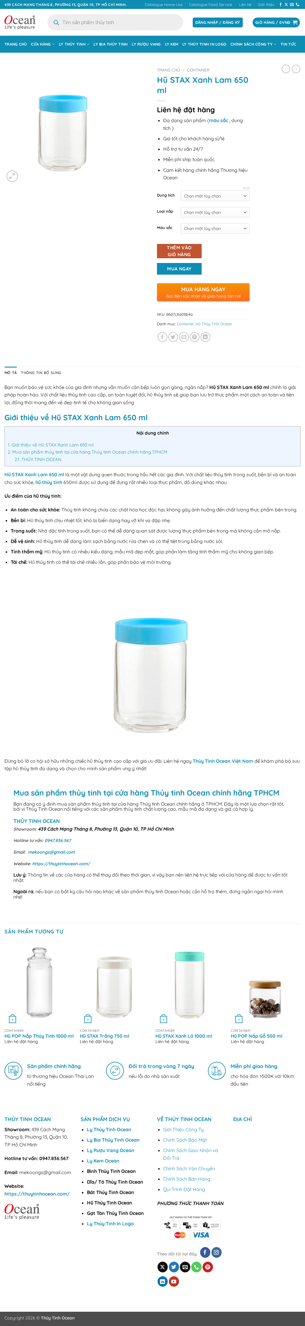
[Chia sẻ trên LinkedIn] (205, 337)
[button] (12, 176)
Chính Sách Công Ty (252, 44)
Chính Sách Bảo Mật (185, 1140)
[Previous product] (296, 69)
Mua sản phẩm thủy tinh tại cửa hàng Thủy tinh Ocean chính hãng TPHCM (87, 452)
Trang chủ (15, 44)
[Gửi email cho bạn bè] (184, 337)
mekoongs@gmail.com (51, 852)
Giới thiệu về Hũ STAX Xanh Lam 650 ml (51, 445)
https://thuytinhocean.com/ (61, 863)
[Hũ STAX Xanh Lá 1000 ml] (190, 983)
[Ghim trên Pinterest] (195, 337)
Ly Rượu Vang (146, 44)
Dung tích (166, 195)
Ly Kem (171, 44)
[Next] (300, 998)
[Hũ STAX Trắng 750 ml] (115, 983)
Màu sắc (164, 228)
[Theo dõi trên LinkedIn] (163, 1281)
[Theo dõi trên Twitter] (174, 1267)
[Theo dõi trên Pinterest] (208, 1267)
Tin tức (288, 44)
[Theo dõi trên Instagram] (216, 1252)
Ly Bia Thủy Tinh (110, 44)
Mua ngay (179, 269)
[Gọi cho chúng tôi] (297, 5)
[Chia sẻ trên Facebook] (162, 337)
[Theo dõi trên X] (286, 5)
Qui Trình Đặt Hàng (184, 1189)
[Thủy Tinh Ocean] (19, 22)
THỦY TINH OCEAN (38, 459)
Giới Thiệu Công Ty (183, 1129)
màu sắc (218, 120)
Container (198, 69)
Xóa (246, 188)
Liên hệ (245, 4)
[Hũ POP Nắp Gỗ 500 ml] (266, 983)
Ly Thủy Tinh (72, 44)
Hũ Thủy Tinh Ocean (214, 323)
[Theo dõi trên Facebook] (280, 5)
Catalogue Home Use (164, 4)
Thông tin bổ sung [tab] (41, 372)
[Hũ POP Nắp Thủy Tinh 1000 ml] (39, 983)
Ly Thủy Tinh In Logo (204, 44)
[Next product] (286, 69)
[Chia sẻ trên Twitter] (173, 337)
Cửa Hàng (41, 44)
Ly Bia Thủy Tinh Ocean (113, 1140)
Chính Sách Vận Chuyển (189, 1168)
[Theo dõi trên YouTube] (174, 1281)
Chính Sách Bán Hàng (186, 1179)
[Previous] (4, 998)
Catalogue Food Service (210, 4)
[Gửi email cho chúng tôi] (292, 5)
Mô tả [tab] (10, 372)
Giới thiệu (266, 4)
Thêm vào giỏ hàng (179, 251)
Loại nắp (165, 211)
